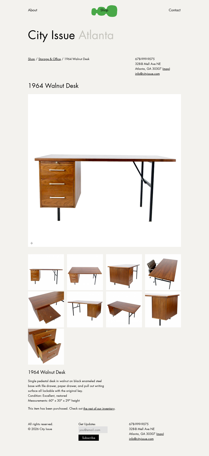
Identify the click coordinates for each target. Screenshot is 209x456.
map (166, 68)
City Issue (71, 34)
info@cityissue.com (147, 73)
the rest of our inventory (99, 408)
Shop (104, 10)
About (32, 10)
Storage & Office (49, 59)
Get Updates (86, 424)
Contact (175, 10)
